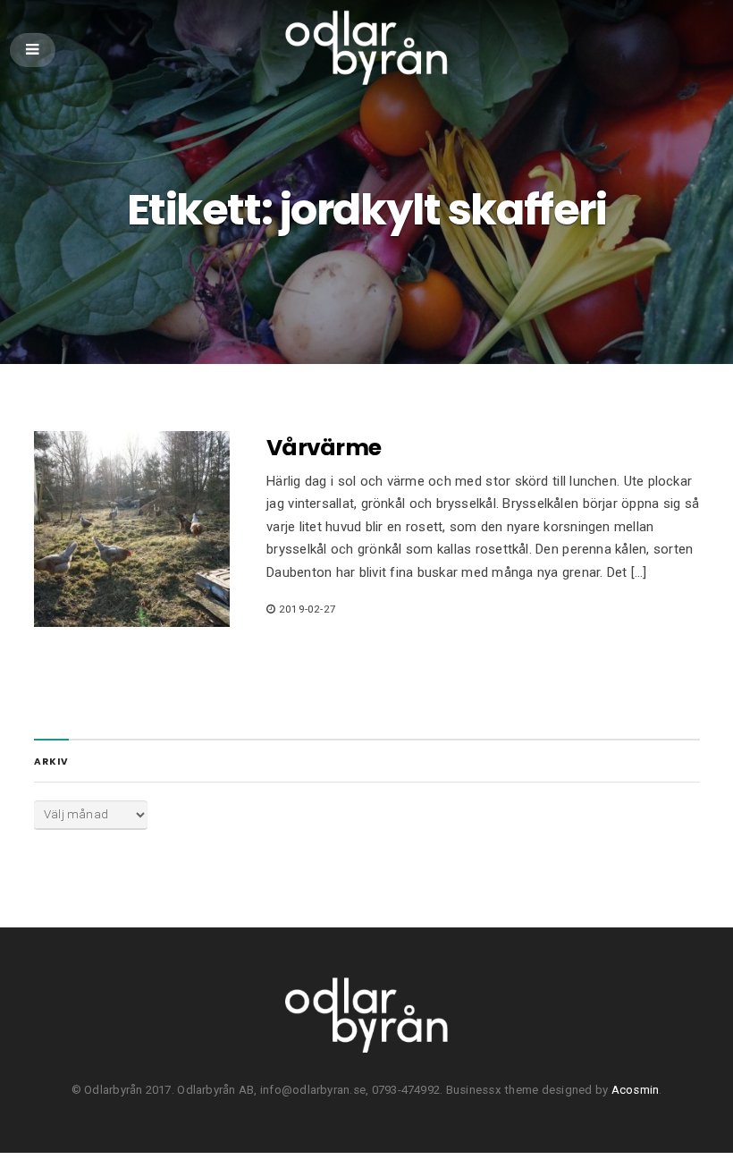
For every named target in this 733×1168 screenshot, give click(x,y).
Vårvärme (323, 447)
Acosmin (635, 1089)
